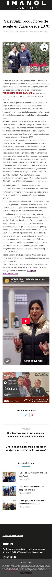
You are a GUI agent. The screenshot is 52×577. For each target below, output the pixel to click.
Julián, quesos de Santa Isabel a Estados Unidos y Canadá (32, 502)
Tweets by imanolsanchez (13, 536)
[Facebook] (19, 415)
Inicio (6, 32)
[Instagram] (14, 557)
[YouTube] (11, 557)
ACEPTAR (26, 573)
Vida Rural (14, 32)
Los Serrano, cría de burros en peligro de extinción (31, 488)
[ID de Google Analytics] (32, 415)
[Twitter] (26, 415)
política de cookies (11, 570)
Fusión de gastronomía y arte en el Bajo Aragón (33, 474)
